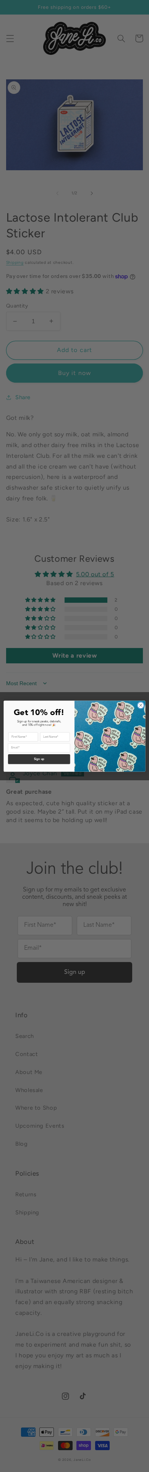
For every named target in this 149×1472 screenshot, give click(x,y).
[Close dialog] (141, 705)
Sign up (39, 759)
